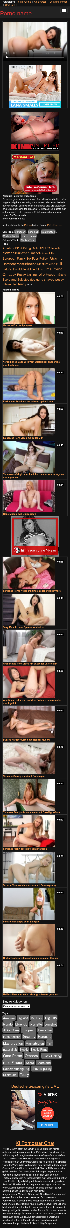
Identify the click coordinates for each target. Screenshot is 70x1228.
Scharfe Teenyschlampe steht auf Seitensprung (29, 885)
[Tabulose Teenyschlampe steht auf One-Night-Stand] (35, 795)
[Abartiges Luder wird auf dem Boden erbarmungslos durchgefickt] (35, 682)
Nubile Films (35, 269)
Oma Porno (53, 268)
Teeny (21, 283)
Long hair (33, 231)
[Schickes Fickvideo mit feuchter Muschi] (35, 831)
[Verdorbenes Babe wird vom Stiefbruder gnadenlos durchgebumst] (35, 344)
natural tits (9, 269)
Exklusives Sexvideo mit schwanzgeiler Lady (28, 401)
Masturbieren (46, 264)
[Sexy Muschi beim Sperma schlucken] (35, 609)
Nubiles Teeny (28, 240)
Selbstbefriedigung (30, 279)
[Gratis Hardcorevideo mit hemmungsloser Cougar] (35, 940)
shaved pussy (29, 236)
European (20, 231)
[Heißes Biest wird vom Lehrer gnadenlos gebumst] (35, 977)
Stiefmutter (9, 284)
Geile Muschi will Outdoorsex (19, 513)
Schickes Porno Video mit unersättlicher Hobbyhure (32, 590)
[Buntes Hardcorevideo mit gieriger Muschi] (35, 722)
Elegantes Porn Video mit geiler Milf (23, 437)
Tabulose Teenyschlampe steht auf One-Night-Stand (32, 812)
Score (62, 274)
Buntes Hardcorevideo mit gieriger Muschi (26, 739)
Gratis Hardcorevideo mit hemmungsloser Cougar (30, 958)
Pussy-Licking (27, 274)
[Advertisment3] (35, 536)
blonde (56, 248)
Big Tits (44, 247)
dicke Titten (48, 253)
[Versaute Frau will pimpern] (35, 308)
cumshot (34, 253)
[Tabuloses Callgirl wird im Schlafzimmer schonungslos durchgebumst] (35, 457)
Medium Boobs (11, 236)
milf (59, 263)
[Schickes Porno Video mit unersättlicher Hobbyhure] (35, 573)
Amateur (8, 248)
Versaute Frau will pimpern (18, 325)
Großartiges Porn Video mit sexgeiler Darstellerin (30, 663)
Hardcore (9, 263)
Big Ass (20, 248)
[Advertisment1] (35, 131)
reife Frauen (47, 274)
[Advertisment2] (35, 174)
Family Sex (24, 258)
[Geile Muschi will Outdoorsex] (35, 496)
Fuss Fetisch (40, 258)
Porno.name (16, 13)
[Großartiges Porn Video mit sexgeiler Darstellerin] (35, 646)
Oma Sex (10, 4)
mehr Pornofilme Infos (13, 218)
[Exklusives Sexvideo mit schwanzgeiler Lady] (35, 384)
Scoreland (9, 279)
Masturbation (48, 231)
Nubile (22, 269)
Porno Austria (24, 1)
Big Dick (32, 248)
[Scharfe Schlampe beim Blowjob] (35, 904)
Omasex (9, 274)
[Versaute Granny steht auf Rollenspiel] (35, 758)
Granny (56, 258)
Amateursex (40, 1)
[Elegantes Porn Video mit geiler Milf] (35, 420)
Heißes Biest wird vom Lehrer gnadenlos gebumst (31, 994)
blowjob (8, 252)
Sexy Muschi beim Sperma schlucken (23, 627)
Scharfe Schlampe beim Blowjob (21, 921)
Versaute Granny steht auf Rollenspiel (24, 776)
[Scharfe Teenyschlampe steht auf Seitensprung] (35, 867)
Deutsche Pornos (58, 1)
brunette (21, 252)
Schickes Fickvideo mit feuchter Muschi (25, 848)
